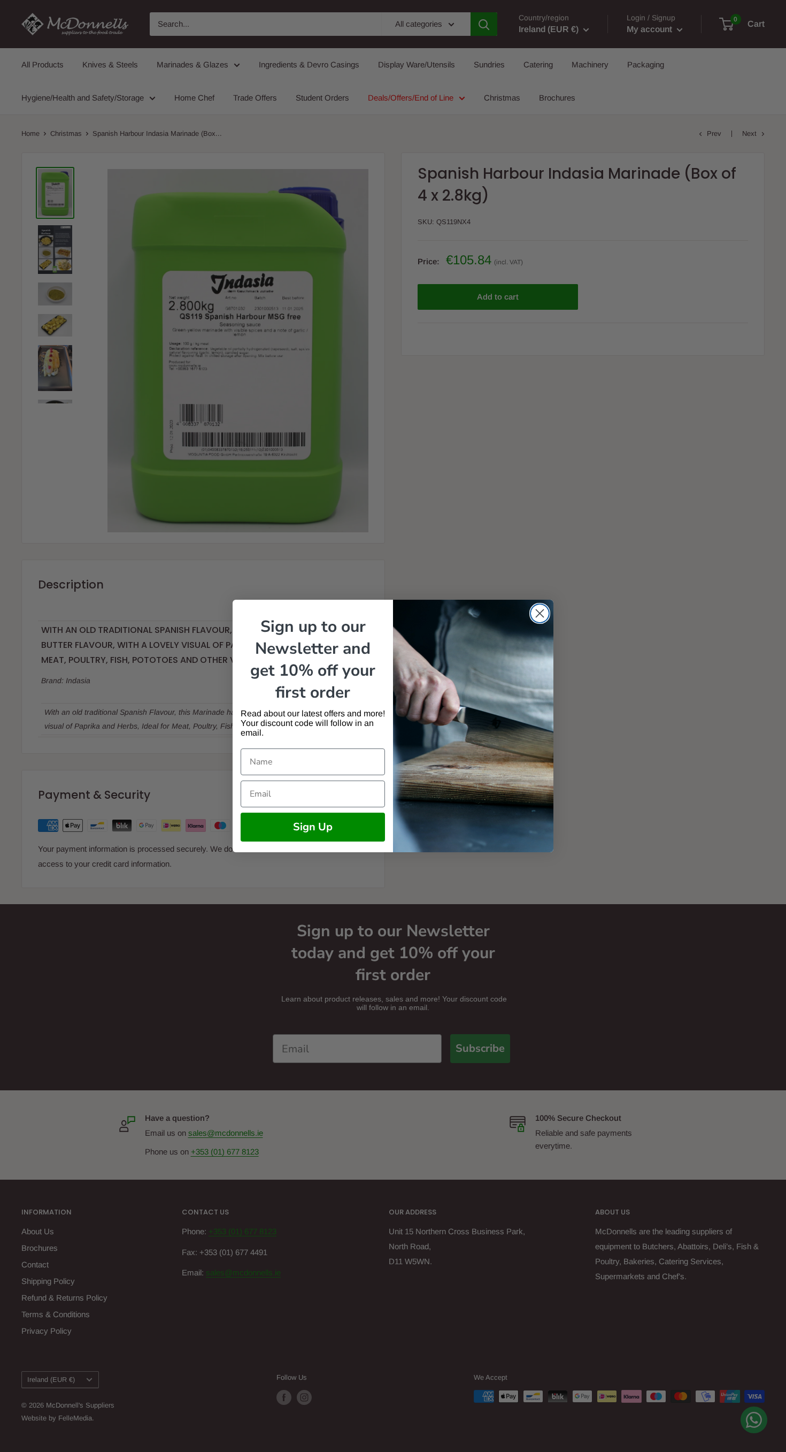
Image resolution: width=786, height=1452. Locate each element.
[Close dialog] (539, 613)
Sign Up (313, 827)
